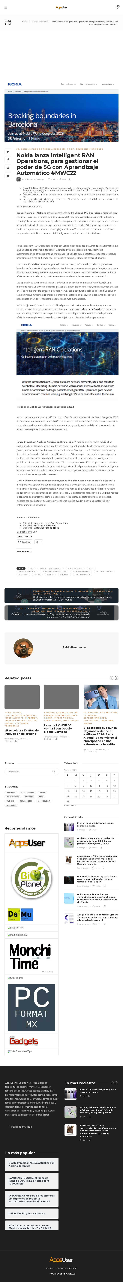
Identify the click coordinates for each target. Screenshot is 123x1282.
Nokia (70, 149)
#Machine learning (104, 572)
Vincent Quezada (11, 739)
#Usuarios (11, 805)
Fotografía (91, 721)
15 (75, 791)
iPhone (9, 723)
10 (91, 785)
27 (114, 796)
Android (49, 713)
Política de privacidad (21, 1127)
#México (10, 801)
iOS (35, 721)
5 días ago (81, 830)
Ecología (60, 149)
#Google (29, 797)
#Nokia (37, 575)
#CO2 (91, 569)
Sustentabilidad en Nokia (46, 527)
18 (99, 791)
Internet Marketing (17, 721)
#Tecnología (44, 801)
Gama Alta (85, 591)
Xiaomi (88, 723)
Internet (31, 718)
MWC (54, 594)
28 (68, 801)
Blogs (17, 713)
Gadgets (71, 591)
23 (83, 796)
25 (99, 796)
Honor (48, 718)
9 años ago (23, 739)
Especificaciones (66, 715)
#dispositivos (13, 797)
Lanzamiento (41, 594)
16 (83, 791)
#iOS (41, 797)
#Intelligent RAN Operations (54, 572)
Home (24, 21)
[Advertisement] (61, 53)
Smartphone (71, 721)
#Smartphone (26, 801)
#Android (11, 793)
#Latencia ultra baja (81, 572)
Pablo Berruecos (28, 179)
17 (91, 791)
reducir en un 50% (89, 309)
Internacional (102, 591)
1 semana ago (82, 868)
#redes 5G (64, 575)
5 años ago (40, 179)
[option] (22, 713)
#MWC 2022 (23, 575)
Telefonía (21, 723)
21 (68, 796)
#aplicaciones (27, 793)
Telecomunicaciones (39, 21)
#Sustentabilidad (82, 575)
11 (99, 785)
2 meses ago (102, 749)
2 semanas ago (83, 886)
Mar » (73, 805)
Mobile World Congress (63, 611)
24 (91, 796)
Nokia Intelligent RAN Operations (51, 522)
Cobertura (32, 608)
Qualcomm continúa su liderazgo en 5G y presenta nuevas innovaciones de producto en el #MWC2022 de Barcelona (50, 616)
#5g (31, 569)
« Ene (66, 805)
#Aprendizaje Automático (50, 569)
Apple (8, 713)
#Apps (42, 793)
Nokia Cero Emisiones (45, 525)
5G (17, 149)
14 (68, 791)
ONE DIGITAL (71, 1268)
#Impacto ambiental (27, 572)
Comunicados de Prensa (36, 149)
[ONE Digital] (15, 978)
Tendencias (12, 726)
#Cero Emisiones (75, 569)
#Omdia (50, 575)
